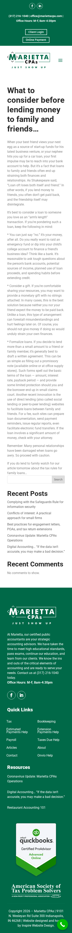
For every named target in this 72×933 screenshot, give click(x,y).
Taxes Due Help (48, 740)
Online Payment (36, 39)
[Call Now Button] (62, 924)
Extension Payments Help (48, 731)
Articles (11, 748)
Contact (11, 755)
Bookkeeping (46, 721)
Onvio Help (45, 755)
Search (58, 479)
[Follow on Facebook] (32, 6)
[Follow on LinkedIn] (40, 6)
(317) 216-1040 (18, 16)
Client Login (36, 32)
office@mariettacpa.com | (46, 16)
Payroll (11, 740)
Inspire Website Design (38, 925)
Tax (9, 721)
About (41, 748)
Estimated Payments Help (17, 731)
